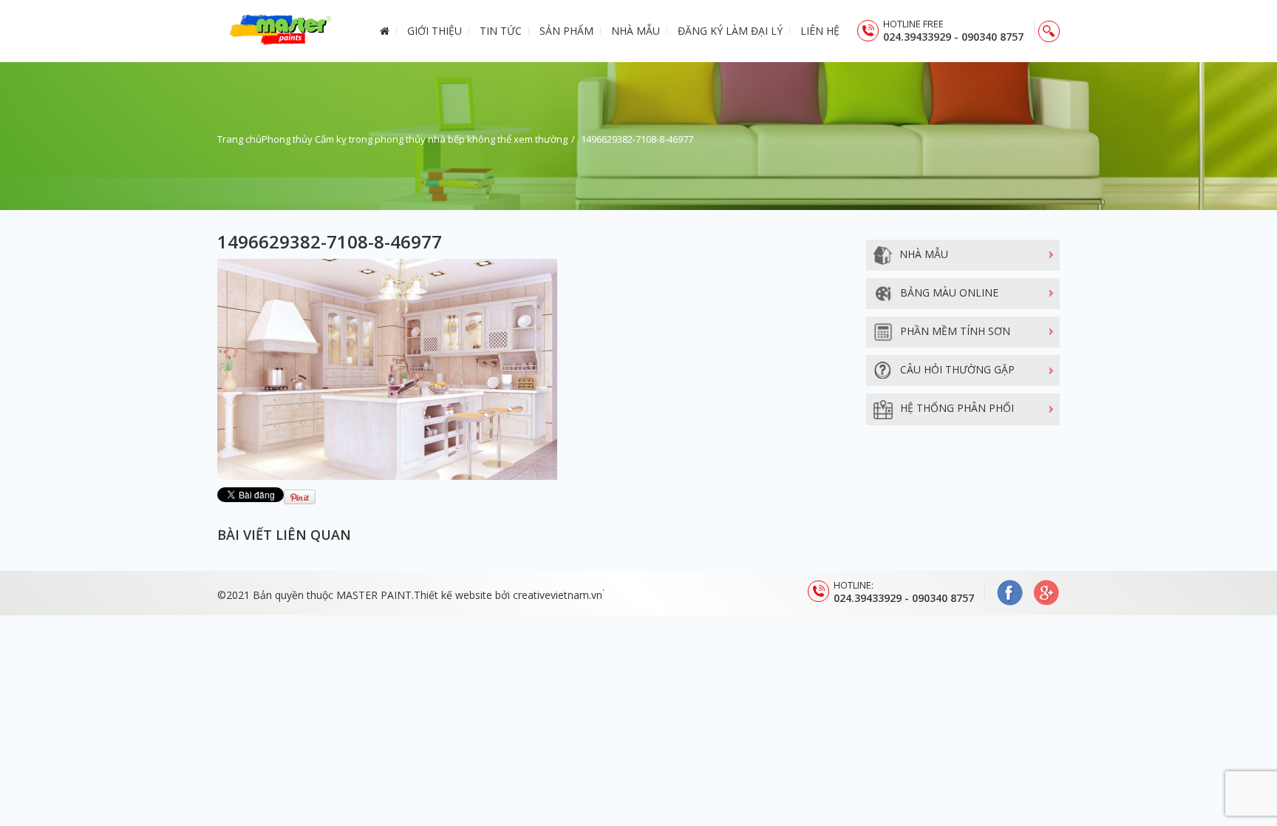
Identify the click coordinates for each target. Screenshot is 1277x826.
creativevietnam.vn (557, 595)
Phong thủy (287, 139)
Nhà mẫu (635, 31)
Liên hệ (820, 31)
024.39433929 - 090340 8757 (953, 37)
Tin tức (501, 31)
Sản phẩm (566, 31)
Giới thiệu (434, 31)
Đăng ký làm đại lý (730, 31)
